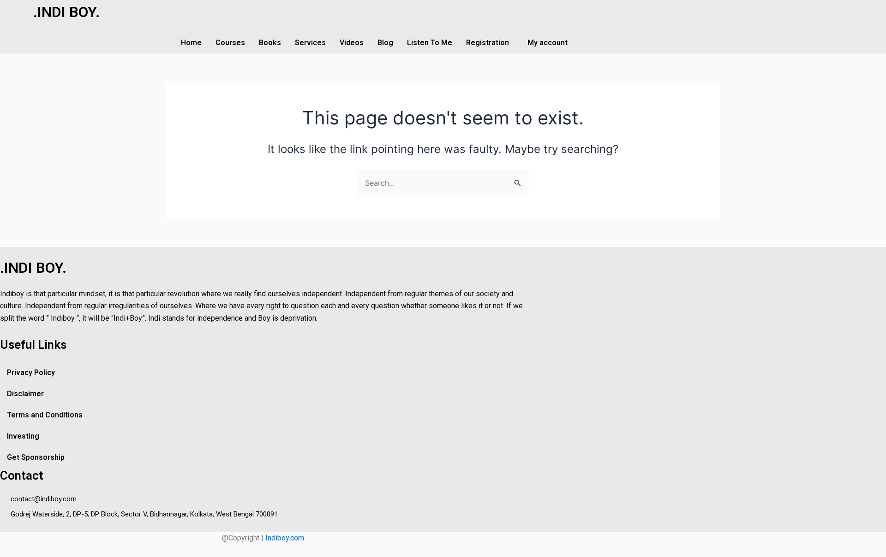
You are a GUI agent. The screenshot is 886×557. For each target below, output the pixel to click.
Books (270, 42)
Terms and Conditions (45, 414)
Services (310, 42)
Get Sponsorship (36, 457)
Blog (385, 42)
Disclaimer (25, 393)
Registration (487, 42)
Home (191, 42)
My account (547, 42)
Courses (230, 42)
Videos (352, 42)
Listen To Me (429, 42)
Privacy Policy (31, 372)
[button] (490, 42)
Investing (23, 436)
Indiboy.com (284, 538)
